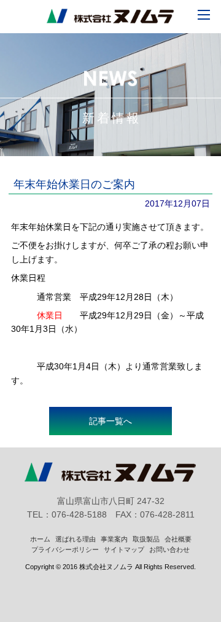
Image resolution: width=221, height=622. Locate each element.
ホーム (40, 539)
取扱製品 (146, 539)
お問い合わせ (169, 549)
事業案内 (114, 539)
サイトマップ (124, 549)
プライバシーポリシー (65, 549)
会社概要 (178, 539)
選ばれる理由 (75, 539)
